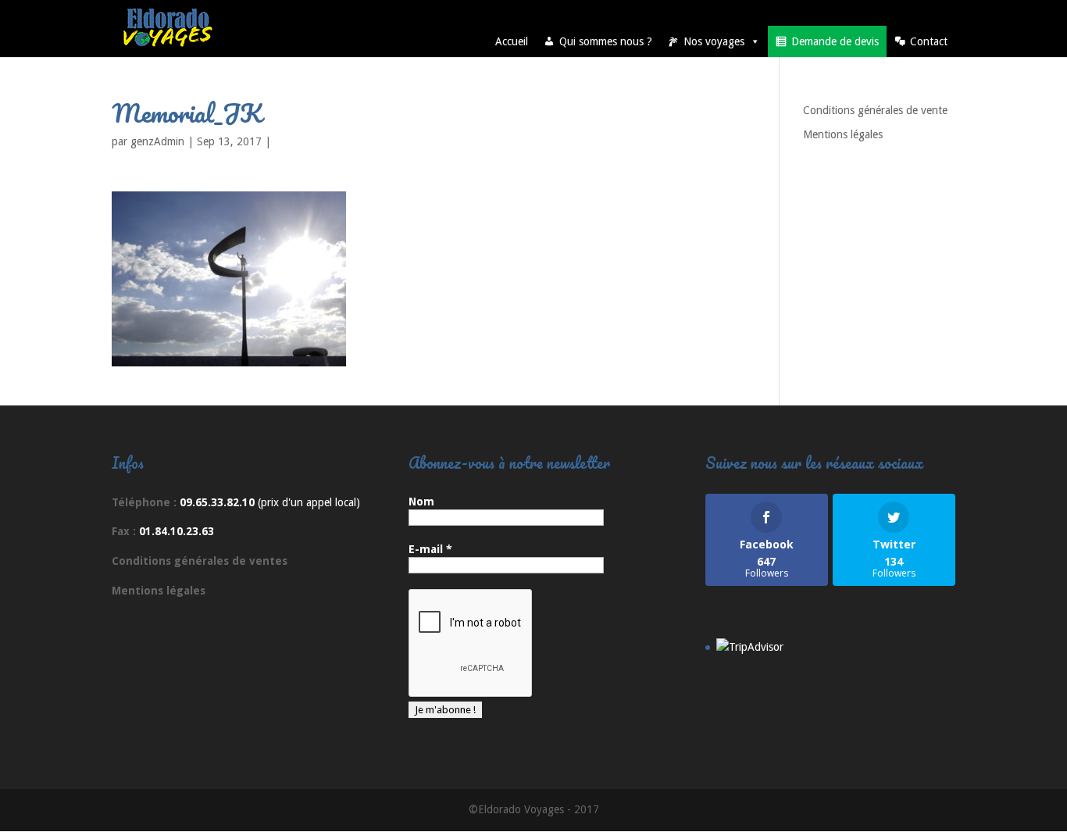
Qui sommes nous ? (605, 41)
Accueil (511, 41)
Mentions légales (843, 134)
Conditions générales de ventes (199, 561)
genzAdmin (157, 141)
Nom (421, 501)
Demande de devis (835, 41)
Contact (928, 41)
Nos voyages (713, 41)
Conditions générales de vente (875, 110)
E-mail (430, 549)
